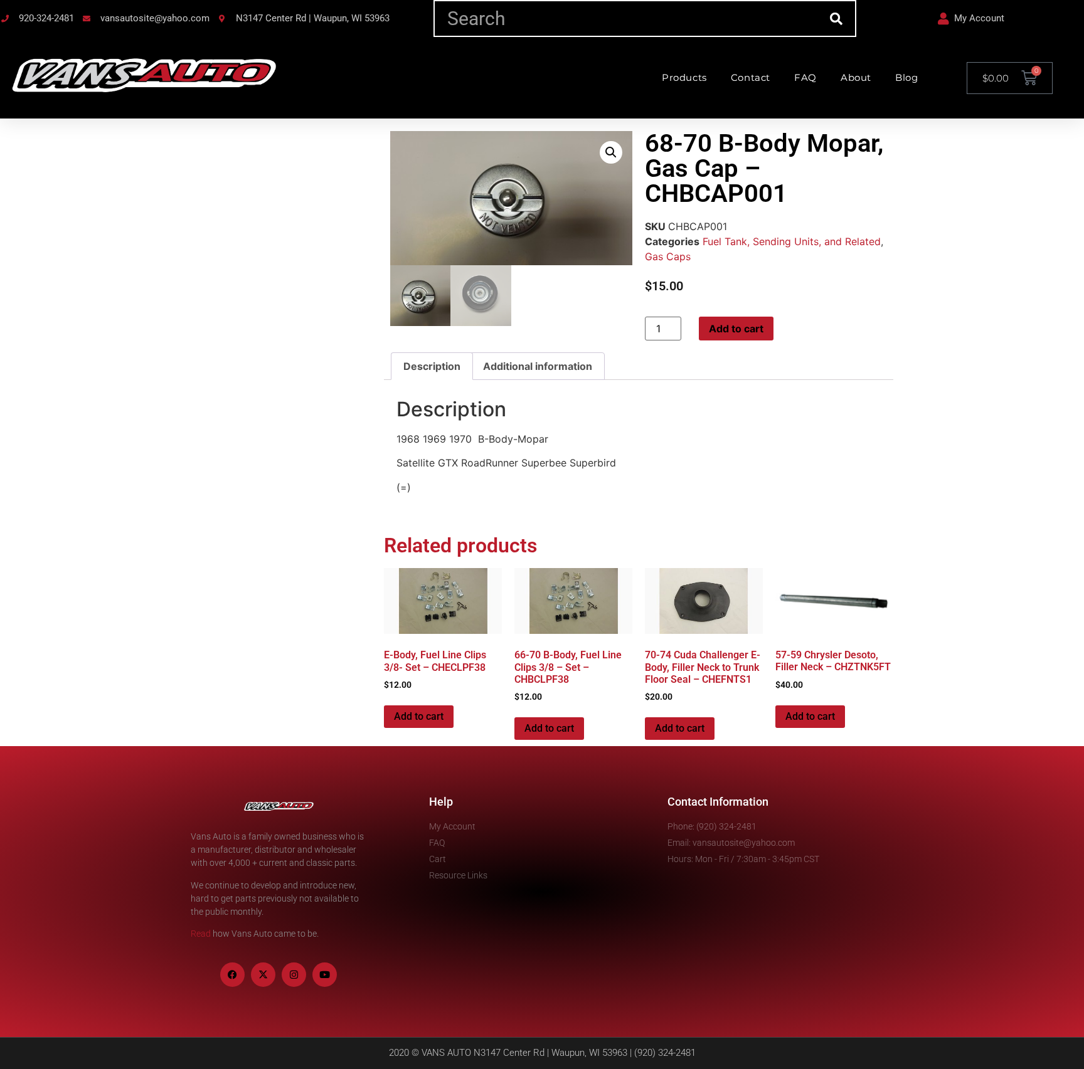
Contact (750, 77)
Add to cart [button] (419, 716)
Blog (906, 77)
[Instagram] (294, 974)
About (856, 77)
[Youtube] (324, 974)
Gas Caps (668, 256)
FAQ (805, 77)
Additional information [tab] (537, 366)
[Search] (836, 18)
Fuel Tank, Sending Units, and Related (792, 241)
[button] (611, 152)
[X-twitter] (263, 974)
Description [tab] (431, 366)
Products (684, 77)
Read (201, 934)
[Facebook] (232, 974)
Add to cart (736, 328)
